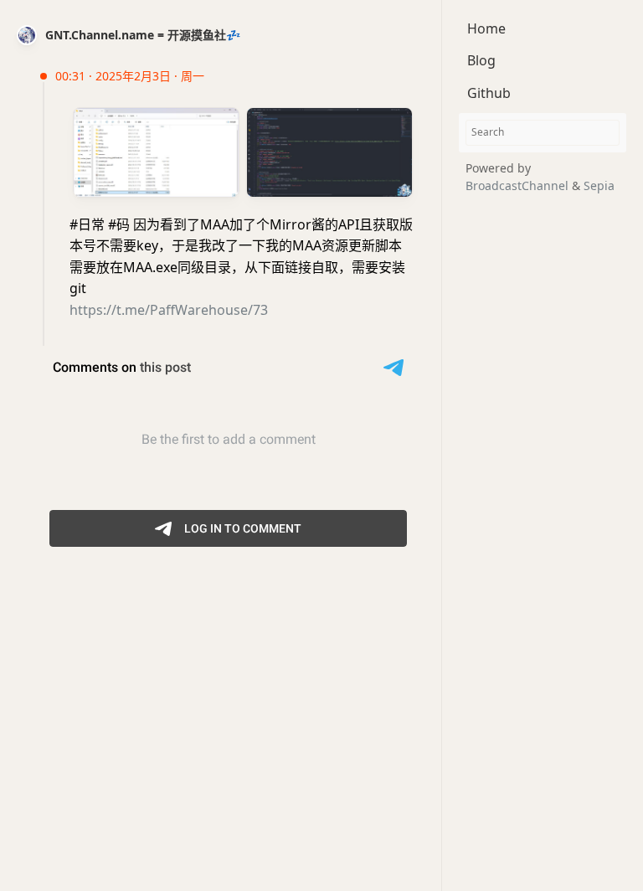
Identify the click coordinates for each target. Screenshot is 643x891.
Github (489, 93)
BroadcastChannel (519, 185)
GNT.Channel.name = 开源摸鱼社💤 (142, 35)
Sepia (599, 185)
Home (486, 28)
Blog (481, 60)
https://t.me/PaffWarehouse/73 (168, 310)
